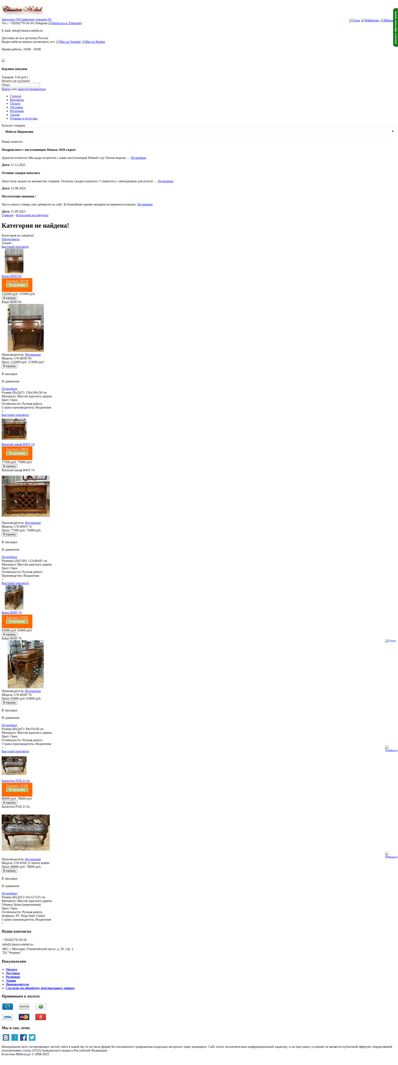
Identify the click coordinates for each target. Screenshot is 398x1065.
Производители (17, 984)
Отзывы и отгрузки (24, 118)
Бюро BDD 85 (12, 276)
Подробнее (138, 158)
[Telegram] (64, 23)
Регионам (17, 111)
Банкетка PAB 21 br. (16, 780)
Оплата (15, 103)
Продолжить (10, 239)
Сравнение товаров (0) (35, 19)
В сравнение (10, 381)
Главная (15, 96)
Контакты (17, 100)
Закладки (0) (10, 19)
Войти (6, 89)
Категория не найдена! (32, 215)
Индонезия (33, 354)
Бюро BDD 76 (12, 612)
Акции (15, 114)
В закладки (9, 374)
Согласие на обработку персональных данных (40, 988)
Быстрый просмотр (15, 246)
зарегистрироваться (32, 89)
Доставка (16, 107)
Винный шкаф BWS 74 (18, 444)
